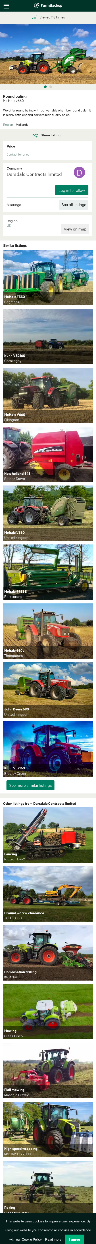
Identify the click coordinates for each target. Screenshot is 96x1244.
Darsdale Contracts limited (34, 174)
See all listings (73, 204)
